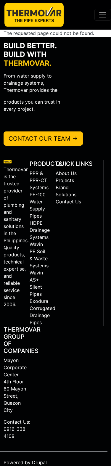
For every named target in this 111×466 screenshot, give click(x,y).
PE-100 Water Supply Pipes (38, 205)
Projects (65, 180)
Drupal (39, 462)
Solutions (66, 194)
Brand (62, 187)
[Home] (32, 15)
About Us (66, 173)
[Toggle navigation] (102, 15)
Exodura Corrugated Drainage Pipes (41, 311)
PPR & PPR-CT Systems (39, 180)
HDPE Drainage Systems (40, 230)
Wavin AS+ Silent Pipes (36, 283)
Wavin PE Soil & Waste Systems (39, 255)
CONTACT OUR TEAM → (43, 138)
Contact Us (68, 202)
